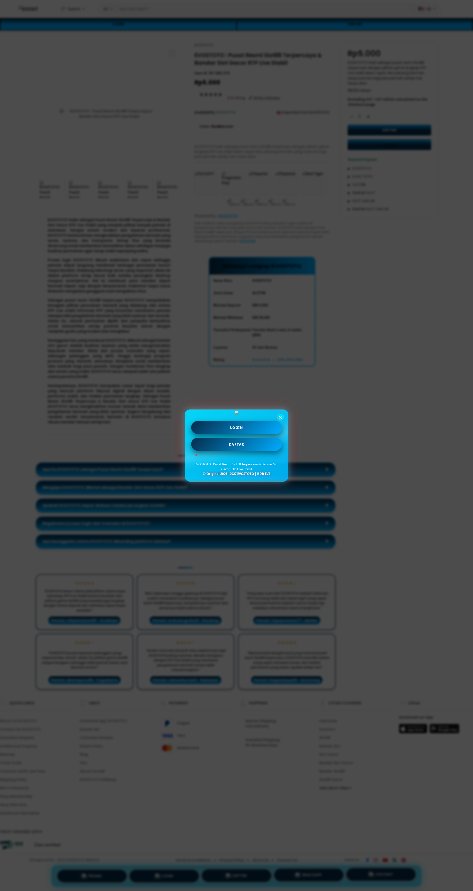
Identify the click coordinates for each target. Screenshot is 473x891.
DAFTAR (236, 444)
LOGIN (236, 427)
